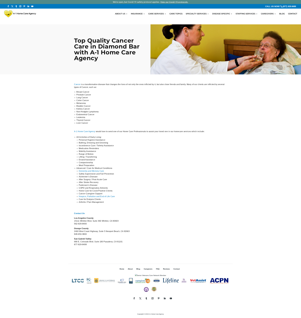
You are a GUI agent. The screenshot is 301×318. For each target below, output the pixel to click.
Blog (282, 14)
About (130, 269)
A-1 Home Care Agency (84, 131)
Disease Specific (221, 14)
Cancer (77, 84)
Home (122, 269)
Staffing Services (245, 14)
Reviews (166, 269)
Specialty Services (196, 14)
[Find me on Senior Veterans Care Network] (150, 275)
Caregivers (267, 14)
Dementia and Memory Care (91, 171)
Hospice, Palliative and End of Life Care (97, 196)
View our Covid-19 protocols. (174, 2)
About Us (120, 14)
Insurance (137, 14)
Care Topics (175, 14)
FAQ (157, 269)
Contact (292, 14)
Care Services (156, 14)
